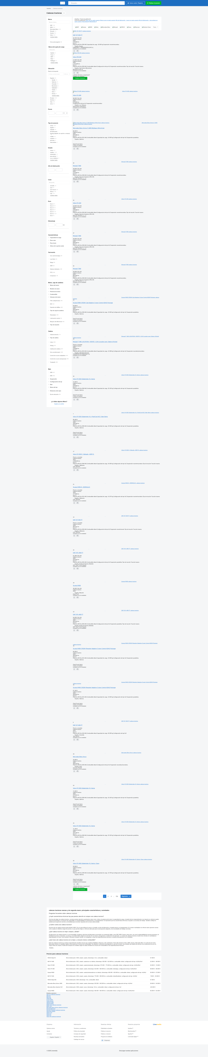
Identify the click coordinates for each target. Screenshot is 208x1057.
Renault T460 (77, 166)
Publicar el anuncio (80, 78)
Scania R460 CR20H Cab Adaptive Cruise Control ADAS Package (93, 303)
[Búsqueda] (70, 3)
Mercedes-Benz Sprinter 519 (55, 987)
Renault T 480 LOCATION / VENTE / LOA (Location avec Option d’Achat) (95, 342)
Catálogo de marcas (79, 1039)
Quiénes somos (51, 1028)
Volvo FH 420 (77, 203)
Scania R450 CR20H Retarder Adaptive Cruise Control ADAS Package (94, 648)
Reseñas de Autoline (79, 1036)
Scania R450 (77, 585)
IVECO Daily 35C (52, 979)
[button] (74, 50)
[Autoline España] (52, 3)
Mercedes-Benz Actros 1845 (55, 983)
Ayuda (48, 1031)
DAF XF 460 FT (77, 725)
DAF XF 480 (51, 961)
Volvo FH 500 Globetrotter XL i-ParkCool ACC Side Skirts (90, 416)
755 (117, 896)
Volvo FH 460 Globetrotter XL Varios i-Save (86, 863)
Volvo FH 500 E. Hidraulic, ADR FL (83, 454)
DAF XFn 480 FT (78, 553)
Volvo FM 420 (77, 57)
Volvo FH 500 (51, 965)
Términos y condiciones (80, 1028)
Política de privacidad (79, 1031)
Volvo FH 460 (77, 95)
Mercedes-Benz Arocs (79, 757)
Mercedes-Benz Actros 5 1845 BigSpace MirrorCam (88, 128)
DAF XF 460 (51, 976)
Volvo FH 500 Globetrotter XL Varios (84, 379)
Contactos (49, 1034)
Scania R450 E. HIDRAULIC (81, 487)
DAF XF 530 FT (77, 35)
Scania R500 (51, 990)
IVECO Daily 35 (52, 957)
